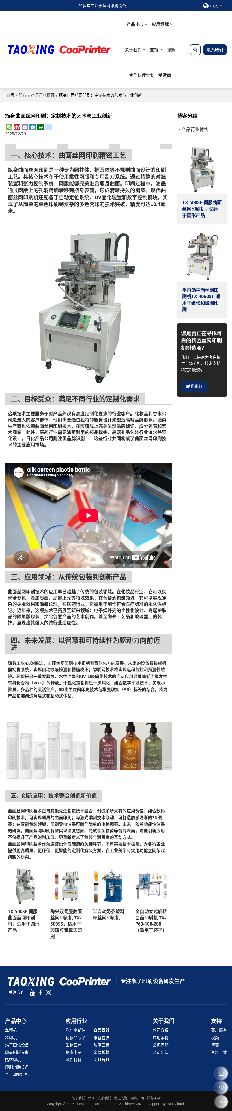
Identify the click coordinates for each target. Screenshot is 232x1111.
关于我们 (133, 49)
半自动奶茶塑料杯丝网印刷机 (108, 914)
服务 (171, 49)
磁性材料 (73, 1059)
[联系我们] (221, 1073)
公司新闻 (161, 1052)
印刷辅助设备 (17, 1067)
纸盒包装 (101, 1037)
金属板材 (101, 1052)
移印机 (11, 1037)
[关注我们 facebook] (40, 992)
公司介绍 (161, 1030)
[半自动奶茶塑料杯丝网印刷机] (110, 886)
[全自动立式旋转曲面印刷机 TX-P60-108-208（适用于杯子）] (152, 886)
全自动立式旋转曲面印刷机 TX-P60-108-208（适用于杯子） (151, 920)
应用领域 (160, 24)
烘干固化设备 (17, 1045)
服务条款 (153, 1098)
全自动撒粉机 (17, 1074)
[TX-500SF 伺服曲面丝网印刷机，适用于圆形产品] (25, 886)
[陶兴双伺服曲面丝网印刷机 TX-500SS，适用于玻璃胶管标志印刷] (67, 886)
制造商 (164, 75)
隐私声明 (137, 1098)
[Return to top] (221, 1101)
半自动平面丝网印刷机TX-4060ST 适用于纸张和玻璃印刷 (201, 300)
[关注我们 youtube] (32, 992)
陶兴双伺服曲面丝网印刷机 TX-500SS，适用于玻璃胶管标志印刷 (66, 923)
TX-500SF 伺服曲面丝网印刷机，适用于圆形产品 (24, 920)
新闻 (91, 1098)
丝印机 (11, 1030)
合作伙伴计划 (141, 75)
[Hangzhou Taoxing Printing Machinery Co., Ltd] (59, 49)
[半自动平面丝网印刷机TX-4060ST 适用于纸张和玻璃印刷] (202, 257)
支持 (154, 49)
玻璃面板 (101, 1045)
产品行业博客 (43, 95)
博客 (215, 1045)
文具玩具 (101, 1059)
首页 (10, 95)
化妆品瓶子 (75, 1037)
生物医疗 (73, 1045)
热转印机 (13, 1059)
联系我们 (215, 49)
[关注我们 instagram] (48, 992)
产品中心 (135, 24)
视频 (215, 1037)
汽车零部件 (75, 1030)
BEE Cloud (176, 1103)
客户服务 (219, 1030)
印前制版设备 (17, 1052)
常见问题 (161, 1045)
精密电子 (73, 1052)
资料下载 (219, 1052)
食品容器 (101, 1030)
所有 (23, 95)
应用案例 (161, 1037)
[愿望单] (221, 1087)
